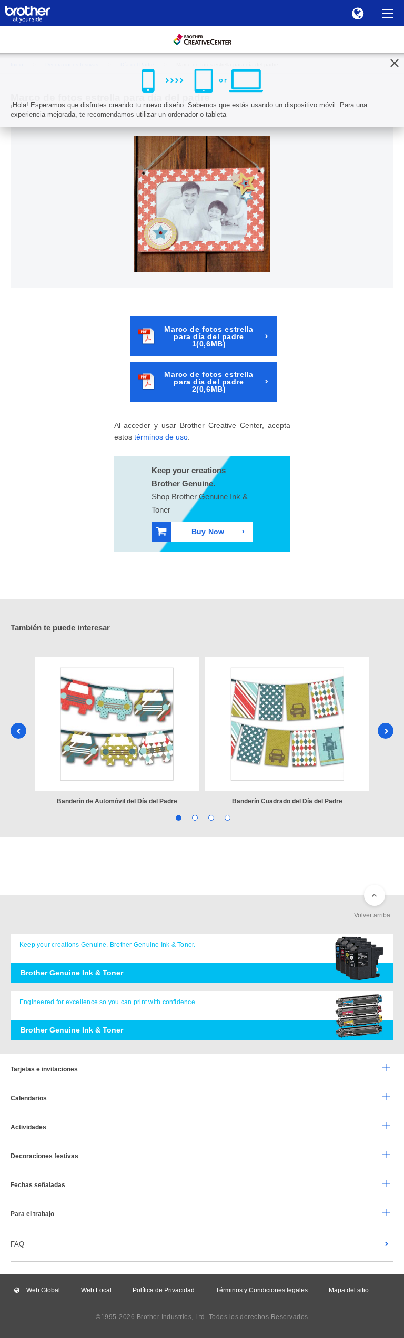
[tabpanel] (117, 732)
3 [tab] (210, 817)
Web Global (43, 1290)
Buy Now (207, 531)
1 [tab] (177, 817)
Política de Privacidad (164, 1290)
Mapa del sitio (349, 1290)
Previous (18, 731)
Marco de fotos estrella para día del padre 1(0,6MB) (209, 336)
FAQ (17, 1244)
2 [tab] (194, 817)
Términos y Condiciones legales (262, 1290)
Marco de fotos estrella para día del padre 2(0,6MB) (209, 381)
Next (385, 731)
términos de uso (161, 437)
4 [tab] (226, 817)
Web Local (96, 1290)
